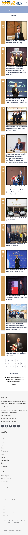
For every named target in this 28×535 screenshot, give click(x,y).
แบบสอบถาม (3, 457)
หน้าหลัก (3, 436)
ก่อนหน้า (13, 360)
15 (23, 360)
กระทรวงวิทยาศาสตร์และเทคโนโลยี (8, 512)
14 (20, 360)
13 (17, 360)
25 (13, 366)
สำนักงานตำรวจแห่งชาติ (6, 479)
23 (6, 366)
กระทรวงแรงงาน (4, 497)
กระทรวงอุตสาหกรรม (5, 485)
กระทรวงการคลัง (4, 488)
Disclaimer (5, 530)
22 (24, 363)
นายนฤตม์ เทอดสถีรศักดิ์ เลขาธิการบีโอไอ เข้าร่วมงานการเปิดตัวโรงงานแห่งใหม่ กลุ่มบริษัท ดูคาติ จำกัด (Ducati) (16, 297)
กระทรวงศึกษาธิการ (5, 515)
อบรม (2, 445)
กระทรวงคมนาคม (4, 506)
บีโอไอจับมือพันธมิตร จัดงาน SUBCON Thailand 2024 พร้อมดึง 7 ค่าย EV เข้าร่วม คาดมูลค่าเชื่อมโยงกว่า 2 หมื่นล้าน (16, 128)
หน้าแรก (7, 360)
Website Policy (11, 530)
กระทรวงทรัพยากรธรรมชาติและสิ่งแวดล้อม (10, 500)
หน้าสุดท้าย (23, 366)
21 (21, 363)
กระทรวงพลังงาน (4, 494)
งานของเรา (3, 442)
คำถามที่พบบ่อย (4, 451)
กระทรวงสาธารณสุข (5, 503)
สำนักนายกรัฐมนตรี (5, 475)
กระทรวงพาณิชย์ (4, 482)
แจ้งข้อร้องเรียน (4, 466)
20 (18, 363)
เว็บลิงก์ (2, 463)
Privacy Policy (18, 530)
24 (10, 366)
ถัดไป (17, 366)
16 (5, 363)
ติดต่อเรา (14, 384)
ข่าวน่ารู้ (2, 448)
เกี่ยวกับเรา (3, 439)
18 (11, 363)
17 (8, 363)
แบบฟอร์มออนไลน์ (5, 460)
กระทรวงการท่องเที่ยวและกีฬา (7, 509)
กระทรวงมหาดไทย (5, 491)
